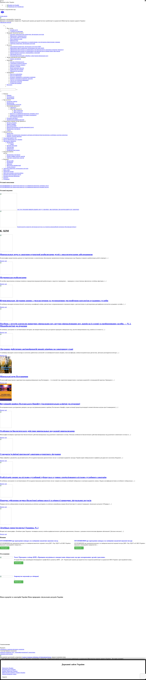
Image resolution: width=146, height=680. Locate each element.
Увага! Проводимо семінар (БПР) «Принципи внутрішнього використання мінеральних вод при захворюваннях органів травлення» (59, 557)
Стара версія (3, 16)
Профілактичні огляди (13, 150)
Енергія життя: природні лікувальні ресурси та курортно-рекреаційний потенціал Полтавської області (46, 227)
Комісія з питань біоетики (14, 136)
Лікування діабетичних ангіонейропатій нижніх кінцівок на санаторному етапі (36, 349)
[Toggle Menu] (4, 25)
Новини (9, 95)
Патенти (5, 177)
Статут (9, 130)
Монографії (10, 161)
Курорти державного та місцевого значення (22, 77)
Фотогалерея (10, 98)
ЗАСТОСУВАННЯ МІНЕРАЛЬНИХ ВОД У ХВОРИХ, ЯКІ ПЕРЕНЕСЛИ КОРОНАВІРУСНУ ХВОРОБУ (48, 209)
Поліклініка (10, 142)
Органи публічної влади (17, 62)
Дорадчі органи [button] (7, 132)
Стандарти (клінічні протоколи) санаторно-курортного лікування (30, 454)
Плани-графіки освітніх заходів (16, 156)
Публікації (6, 179)
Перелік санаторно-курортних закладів (21, 78)
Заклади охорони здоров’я (17, 65)
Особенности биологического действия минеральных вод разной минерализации (37, 431)
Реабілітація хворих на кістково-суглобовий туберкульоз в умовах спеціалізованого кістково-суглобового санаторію (53, 477)
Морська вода (14, 40)
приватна (3, 652)
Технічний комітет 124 (9, 138)
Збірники (9, 164)
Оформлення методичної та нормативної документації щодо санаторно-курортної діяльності (37, 49)
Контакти (9, 84)
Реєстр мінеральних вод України (12, 139)
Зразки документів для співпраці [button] (16, 57)
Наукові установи (15, 66)
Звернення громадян (16, 81)
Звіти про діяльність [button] (16, 109)
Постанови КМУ (11, 125)
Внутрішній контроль (16, 116)
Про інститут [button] (7, 100)
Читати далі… (4, 548)
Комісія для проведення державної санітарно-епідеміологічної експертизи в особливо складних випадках (37, 135)
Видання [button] (5, 159)
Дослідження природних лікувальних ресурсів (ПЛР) (25, 46)
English (17, 5)
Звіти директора (18, 110)
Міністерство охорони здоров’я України (13, 672)
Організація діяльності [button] (13, 106)
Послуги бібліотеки (15, 75)
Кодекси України (12, 122)
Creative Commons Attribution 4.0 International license (36, 657)
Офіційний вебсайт (5, 22)
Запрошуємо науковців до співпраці (26, 576)
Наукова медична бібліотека (11, 176)
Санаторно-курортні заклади (18, 63)
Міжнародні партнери (16, 71)
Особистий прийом (15, 83)
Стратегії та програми (16, 31)
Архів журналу (11, 167)
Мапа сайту (6, 170)
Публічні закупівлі (12, 118)
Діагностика (10, 147)
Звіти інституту (18, 112)
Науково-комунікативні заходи (12, 174)
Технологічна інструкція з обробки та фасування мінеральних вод (29, 55)
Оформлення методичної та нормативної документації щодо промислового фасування (35, 51)
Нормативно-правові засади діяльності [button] (14, 121)
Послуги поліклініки (16, 74)
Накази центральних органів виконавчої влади (20, 127)
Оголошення (10, 97)
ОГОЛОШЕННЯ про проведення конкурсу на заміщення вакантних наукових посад (24, 185)
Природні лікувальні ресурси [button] (15, 33)
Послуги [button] (9, 45)
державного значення (6, 649)
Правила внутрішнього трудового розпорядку (23, 115)
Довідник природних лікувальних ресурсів (22, 43)
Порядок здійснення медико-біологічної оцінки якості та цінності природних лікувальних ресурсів (45, 500)
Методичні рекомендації (14, 165)
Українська (20, 6)
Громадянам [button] (10, 72)
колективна (32, 652)
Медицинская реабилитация (13, 277)
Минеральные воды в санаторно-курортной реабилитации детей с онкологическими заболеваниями (46, 254)
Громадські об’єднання (16, 69)
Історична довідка (12, 101)
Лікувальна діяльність (9, 141)
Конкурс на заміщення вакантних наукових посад (24, 113)
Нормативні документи (13, 129)
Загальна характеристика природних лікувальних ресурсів (27, 34)
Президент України (7, 668)
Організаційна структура (14, 104)
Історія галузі (14, 30)
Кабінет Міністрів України (9, 671)
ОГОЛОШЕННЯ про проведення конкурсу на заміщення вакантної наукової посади (24, 187)
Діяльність (13, 107)
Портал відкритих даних (9, 674)
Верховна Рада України (9, 669)
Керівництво (10, 103)
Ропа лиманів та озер (16, 39)
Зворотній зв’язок (8, 171)
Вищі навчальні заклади (17, 68)
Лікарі (12, 144)
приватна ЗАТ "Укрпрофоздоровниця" (17, 652)
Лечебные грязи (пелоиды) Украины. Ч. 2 (19, 528)
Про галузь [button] (10, 28)
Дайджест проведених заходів (15, 158)
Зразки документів (15, 59)
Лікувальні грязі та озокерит (18, 37)
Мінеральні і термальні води (18, 36)
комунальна (9, 654)
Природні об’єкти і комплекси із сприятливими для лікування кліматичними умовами (35, 42)
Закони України (11, 124)
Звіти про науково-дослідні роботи (13, 173)
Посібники (10, 162)
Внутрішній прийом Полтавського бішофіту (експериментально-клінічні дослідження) (40, 404)
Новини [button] (5, 93)
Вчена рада (10, 133)
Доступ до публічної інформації (19, 80)
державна (3, 654)
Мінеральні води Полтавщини (14, 376)
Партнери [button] (9, 60)
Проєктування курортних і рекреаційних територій (25, 52)
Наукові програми (12, 145)
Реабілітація (10, 148)
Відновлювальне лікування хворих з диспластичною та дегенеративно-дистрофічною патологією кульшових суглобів (54, 300)
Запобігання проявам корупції (15, 119)
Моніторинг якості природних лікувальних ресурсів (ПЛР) (27, 48)
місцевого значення (18, 649)
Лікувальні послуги (15, 54)
